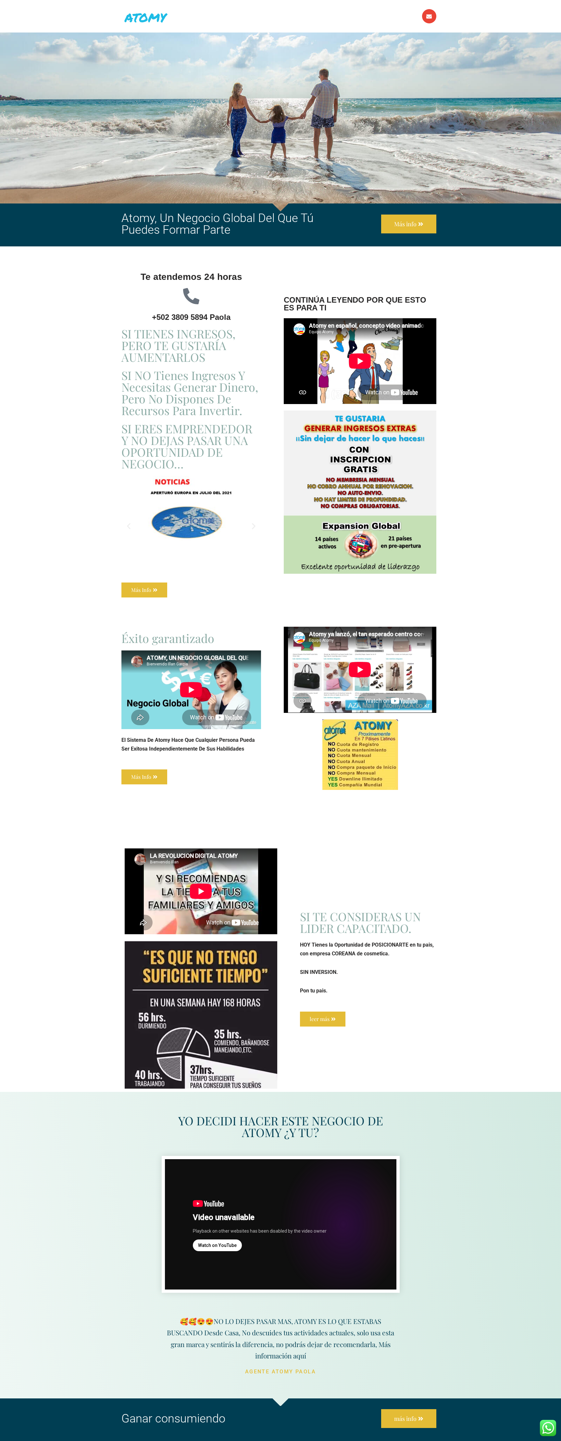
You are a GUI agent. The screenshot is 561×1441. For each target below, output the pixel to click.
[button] (129, 526)
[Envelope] (429, 16)
